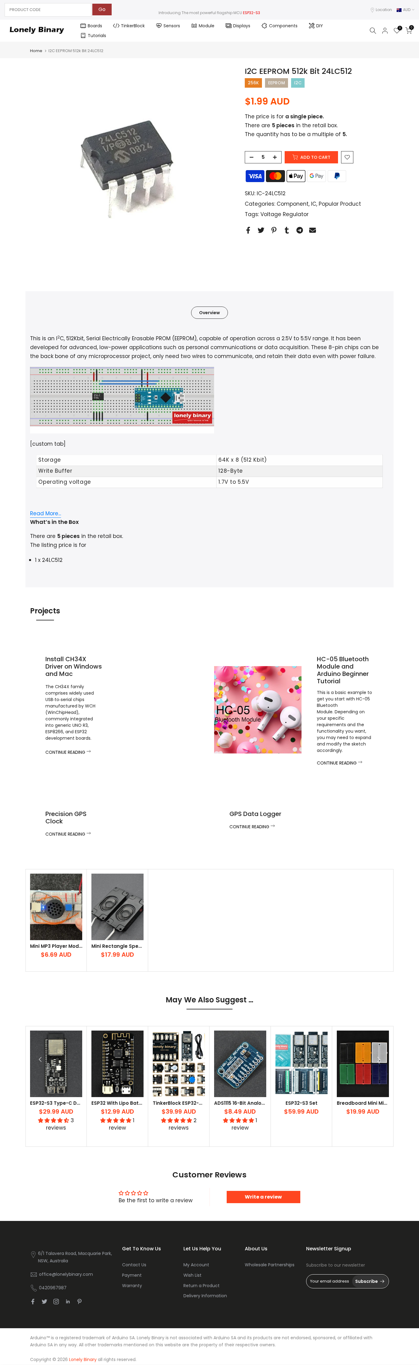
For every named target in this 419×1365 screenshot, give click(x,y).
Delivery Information (205, 1296)
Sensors (171, 26)
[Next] (378, 1059)
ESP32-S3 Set (301, 1103)
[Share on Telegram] (299, 230)
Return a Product (201, 1286)
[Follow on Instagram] (56, 1301)
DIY (319, 26)
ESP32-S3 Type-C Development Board (76, 1103)
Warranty (132, 1286)
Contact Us (134, 1265)
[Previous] (41, 1059)
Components (283, 26)
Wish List (192, 1275)
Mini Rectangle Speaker (120, 946)
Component (293, 204)
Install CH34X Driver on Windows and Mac (73, 666)
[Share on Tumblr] (286, 230)
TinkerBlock (133, 26)
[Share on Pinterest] (274, 230)
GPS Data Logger (255, 814)
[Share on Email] (312, 230)
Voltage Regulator (284, 214)
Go (102, 9)
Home (36, 51)
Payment (132, 1275)
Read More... (45, 513)
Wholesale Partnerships (269, 1265)
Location (384, 9)
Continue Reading (65, 752)
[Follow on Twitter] (44, 1301)
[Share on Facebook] (248, 230)
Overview (209, 313)
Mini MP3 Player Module (58, 946)
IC (313, 204)
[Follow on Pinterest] (79, 1301)
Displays (241, 26)
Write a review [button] (263, 1196)
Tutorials (97, 35)
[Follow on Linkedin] (68, 1301)
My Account (196, 1265)
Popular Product (340, 204)
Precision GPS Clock (65, 817)
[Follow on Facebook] (33, 1301)
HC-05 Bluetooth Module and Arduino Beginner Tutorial (343, 670)
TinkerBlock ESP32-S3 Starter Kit (192, 1103)
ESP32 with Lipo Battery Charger (130, 1103)
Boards (95, 26)
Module (206, 26)
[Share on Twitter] (261, 230)
